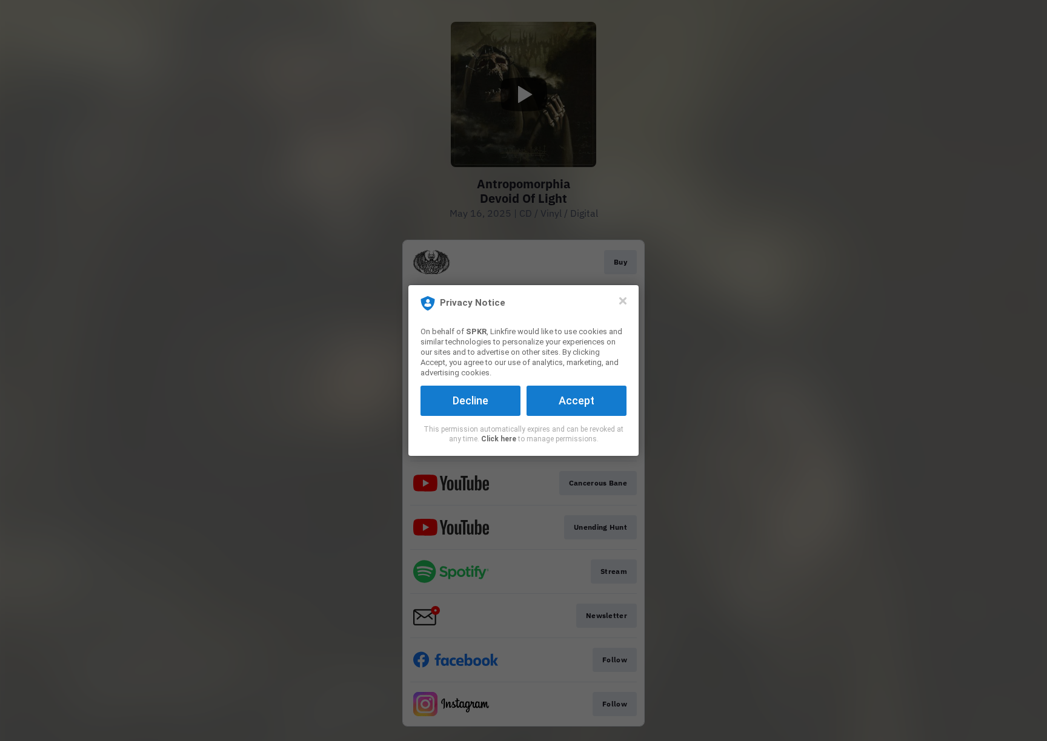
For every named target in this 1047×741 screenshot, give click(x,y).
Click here (498, 439)
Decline (470, 400)
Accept (576, 400)
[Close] (623, 301)
